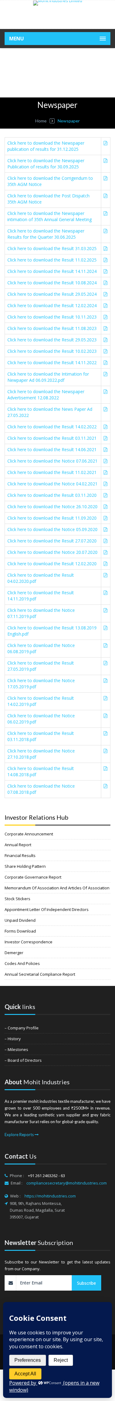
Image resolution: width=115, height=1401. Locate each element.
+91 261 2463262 (43, 1175)
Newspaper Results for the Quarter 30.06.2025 (45, 234)
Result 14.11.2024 (52, 271)
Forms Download (20, 931)
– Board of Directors (23, 1060)
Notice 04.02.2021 (52, 484)
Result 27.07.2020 (52, 541)
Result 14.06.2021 (52, 449)
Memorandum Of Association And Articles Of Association (57, 888)
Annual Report (18, 844)
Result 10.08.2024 (52, 283)
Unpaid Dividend (20, 920)
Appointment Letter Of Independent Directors (47, 909)
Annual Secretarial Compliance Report (40, 974)
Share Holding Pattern (25, 866)
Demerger (14, 952)
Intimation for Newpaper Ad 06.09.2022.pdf (48, 377)
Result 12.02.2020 (52, 564)
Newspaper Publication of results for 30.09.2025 (45, 164)
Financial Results (20, 855)
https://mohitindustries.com (50, 1196)
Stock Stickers (17, 898)
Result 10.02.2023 (52, 351)
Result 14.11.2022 (52, 362)
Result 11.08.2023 (52, 328)
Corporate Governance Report (33, 877)
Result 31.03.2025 (52, 248)
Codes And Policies (22, 963)
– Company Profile (22, 1028)
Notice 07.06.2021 (52, 461)
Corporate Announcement (29, 834)
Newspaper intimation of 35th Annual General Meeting (49, 216)
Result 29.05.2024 (52, 294)
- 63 (62, 1175)
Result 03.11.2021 (52, 438)
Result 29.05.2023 (52, 340)
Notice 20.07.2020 (52, 552)
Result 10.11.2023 (52, 317)
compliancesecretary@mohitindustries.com (66, 1183)
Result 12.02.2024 (52, 305)
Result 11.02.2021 (52, 472)
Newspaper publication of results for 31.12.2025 (45, 146)
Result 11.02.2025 (52, 260)
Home (41, 120)
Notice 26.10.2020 (52, 506)
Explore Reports (20, 1134)
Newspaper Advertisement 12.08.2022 (45, 395)
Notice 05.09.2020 (52, 529)
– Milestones (16, 1049)
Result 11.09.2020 (52, 518)
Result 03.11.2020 (52, 495)
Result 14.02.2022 (52, 427)
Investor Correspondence (28, 942)
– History (13, 1038)
